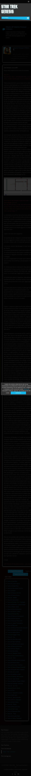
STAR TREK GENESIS (9, 9)
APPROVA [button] (18, 393)
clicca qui (26, 389)
